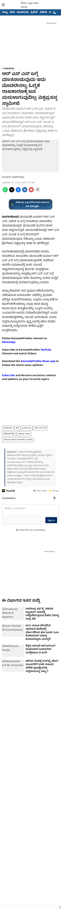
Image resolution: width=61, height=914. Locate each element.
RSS (17, 428)
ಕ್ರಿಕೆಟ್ (34, 12)
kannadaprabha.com (16, 462)
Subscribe (8, 375)
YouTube (46, 350)
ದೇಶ (12, 12)
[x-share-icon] (11, 192)
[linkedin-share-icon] (24, 192)
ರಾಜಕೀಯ (23, 12)
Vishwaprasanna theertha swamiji (17, 439)
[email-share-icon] (31, 192)
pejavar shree (24, 434)
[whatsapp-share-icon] (5, 192)
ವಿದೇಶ (43, 12)
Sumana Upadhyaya (13, 177)
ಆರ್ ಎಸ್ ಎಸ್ (40, 428)
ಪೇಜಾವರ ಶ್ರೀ (8, 434)
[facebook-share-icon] (18, 192)
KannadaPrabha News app (38, 361)
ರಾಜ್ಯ (5, 12)
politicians (26, 428)
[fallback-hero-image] (13, 613)
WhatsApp (8, 342)
